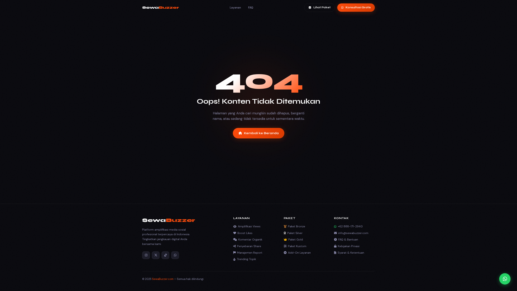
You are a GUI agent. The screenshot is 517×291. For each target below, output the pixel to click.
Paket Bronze (296, 226)
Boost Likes (244, 233)
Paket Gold (295, 239)
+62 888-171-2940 (350, 226)
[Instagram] (146, 255)
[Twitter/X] (156, 255)
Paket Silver (295, 233)
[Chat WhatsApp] (505, 279)
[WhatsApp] (175, 255)
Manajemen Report (249, 252)
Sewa (160, 7)
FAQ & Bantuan (348, 239)
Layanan (235, 7)
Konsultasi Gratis (358, 7)
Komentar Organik (250, 239)
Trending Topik (246, 259)
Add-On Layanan (299, 252)
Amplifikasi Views (249, 226)
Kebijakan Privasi (348, 246)
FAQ (250, 7)
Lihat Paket (322, 7)
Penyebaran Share (249, 246)
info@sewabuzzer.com (353, 233)
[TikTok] (165, 255)
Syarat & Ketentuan (351, 252)
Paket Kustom (297, 246)
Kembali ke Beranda (261, 133)
